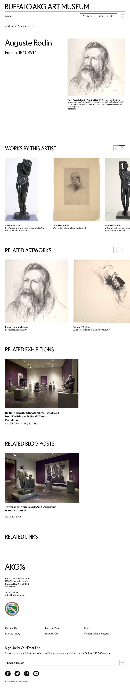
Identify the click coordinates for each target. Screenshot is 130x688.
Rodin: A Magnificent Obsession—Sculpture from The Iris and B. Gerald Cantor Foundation (32, 416)
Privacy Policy (12, 633)
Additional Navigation (17, 26)
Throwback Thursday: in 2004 (30, 508)
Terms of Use (52, 633)
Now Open (10, 586)
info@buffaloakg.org (15, 595)
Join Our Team (52, 628)
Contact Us (11, 628)
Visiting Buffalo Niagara (96, 633)
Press (87, 628)
